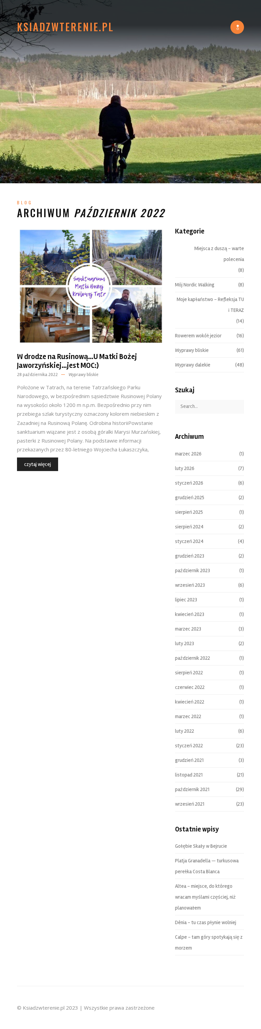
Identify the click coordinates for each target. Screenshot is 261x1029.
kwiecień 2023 (189, 614)
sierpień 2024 (189, 527)
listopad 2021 (189, 775)
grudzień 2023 (189, 556)
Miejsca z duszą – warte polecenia (219, 253)
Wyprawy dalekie (192, 365)
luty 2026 (184, 468)
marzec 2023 (188, 629)
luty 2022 (184, 731)
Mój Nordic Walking (194, 285)
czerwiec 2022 (190, 687)
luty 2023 (184, 643)
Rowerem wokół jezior (198, 336)
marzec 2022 (188, 716)
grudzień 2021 (189, 760)
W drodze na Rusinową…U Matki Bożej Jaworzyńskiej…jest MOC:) (77, 361)
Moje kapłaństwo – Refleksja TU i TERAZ (210, 304)
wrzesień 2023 (190, 585)
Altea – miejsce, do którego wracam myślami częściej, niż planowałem (205, 897)
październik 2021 (192, 789)
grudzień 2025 (189, 497)
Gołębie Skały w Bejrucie (201, 846)
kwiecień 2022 (189, 702)
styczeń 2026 (189, 483)
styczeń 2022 (189, 746)
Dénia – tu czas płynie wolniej (205, 922)
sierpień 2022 (189, 673)
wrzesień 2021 (189, 804)
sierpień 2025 (189, 512)
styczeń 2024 (189, 541)
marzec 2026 (188, 454)
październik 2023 (192, 570)
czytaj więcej (37, 464)
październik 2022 (192, 658)
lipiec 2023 (186, 600)
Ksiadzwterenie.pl (65, 26)
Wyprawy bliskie (84, 374)
